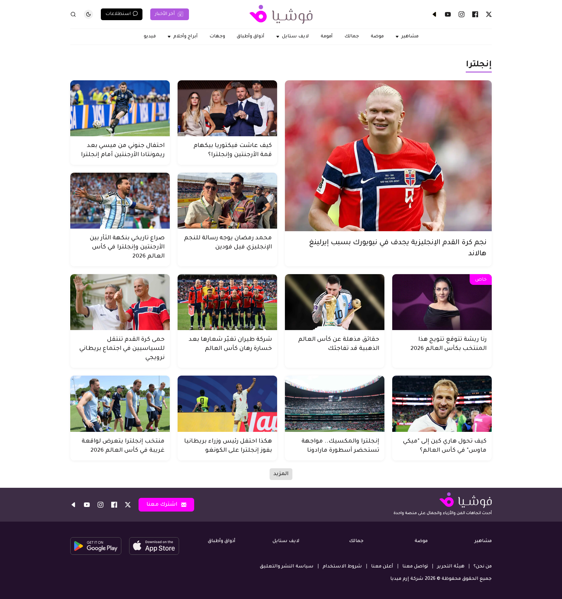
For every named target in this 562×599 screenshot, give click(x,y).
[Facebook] (475, 14)
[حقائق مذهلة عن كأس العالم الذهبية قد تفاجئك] (334, 302)
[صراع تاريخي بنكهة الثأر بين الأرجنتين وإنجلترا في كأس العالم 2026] (120, 201)
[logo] (281, 14)
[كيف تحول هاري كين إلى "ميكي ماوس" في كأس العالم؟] (442, 404)
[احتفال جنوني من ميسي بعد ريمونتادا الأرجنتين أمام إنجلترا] (120, 108)
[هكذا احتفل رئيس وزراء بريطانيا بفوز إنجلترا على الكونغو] (227, 404)
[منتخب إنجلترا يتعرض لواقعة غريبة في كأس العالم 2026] (120, 404)
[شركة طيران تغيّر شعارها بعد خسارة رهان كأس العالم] (227, 302)
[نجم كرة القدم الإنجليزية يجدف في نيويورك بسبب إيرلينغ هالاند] (388, 155)
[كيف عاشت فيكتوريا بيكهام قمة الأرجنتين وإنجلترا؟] (227, 108)
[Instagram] (461, 14)
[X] (489, 14)
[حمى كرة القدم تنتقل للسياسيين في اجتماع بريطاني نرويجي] (120, 302)
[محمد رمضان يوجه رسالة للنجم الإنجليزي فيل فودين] (227, 201)
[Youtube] (448, 14)
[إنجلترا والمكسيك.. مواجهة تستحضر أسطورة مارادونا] (334, 404)
